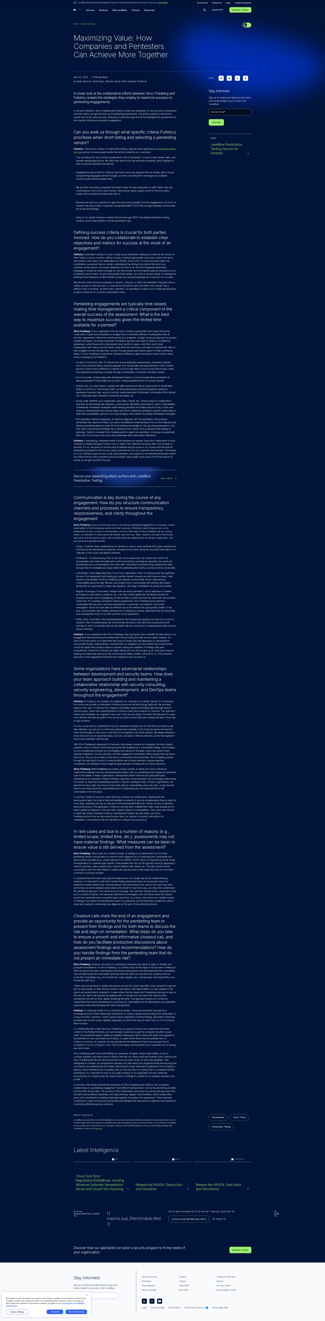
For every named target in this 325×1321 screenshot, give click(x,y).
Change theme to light (246, 25)
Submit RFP (217, 10)
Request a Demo (240, 10)
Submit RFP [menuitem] (184, 1285)
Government (202, 3)
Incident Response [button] (243, 3)
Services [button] (90, 10)
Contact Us (217, 3)
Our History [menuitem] (146, 1281)
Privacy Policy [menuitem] (174, 1307)
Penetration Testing (221, 1126)
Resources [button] (149, 10)
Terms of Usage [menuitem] (157, 1307)
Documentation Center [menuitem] (226, 1290)
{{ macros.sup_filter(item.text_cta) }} (189, 1219)
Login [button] (228, 3)
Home (76, 24)
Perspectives (218, 1117)
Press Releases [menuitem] (148, 1285)
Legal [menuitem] (144, 1307)
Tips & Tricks (239, 1117)
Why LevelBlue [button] (119, 10)
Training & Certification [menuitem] (226, 1277)
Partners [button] (136, 10)
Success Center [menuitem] (224, 1285)
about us (98, 1128)
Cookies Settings (17, 1312)
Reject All (55, 1312)
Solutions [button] (103, 10)
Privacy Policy (67, 1303)
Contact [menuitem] (182, 1281)
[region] (46, 1304)
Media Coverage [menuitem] (149, 1290)
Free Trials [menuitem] (183, 1290)
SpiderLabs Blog (88, 24)
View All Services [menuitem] (149, 1277)
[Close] (87, 1295)
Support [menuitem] (220, 1281)
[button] (204, 10)
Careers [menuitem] (182, 1277)
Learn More (163, 3)
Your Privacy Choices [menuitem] (194, 1307)
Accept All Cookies (76, 1312)
